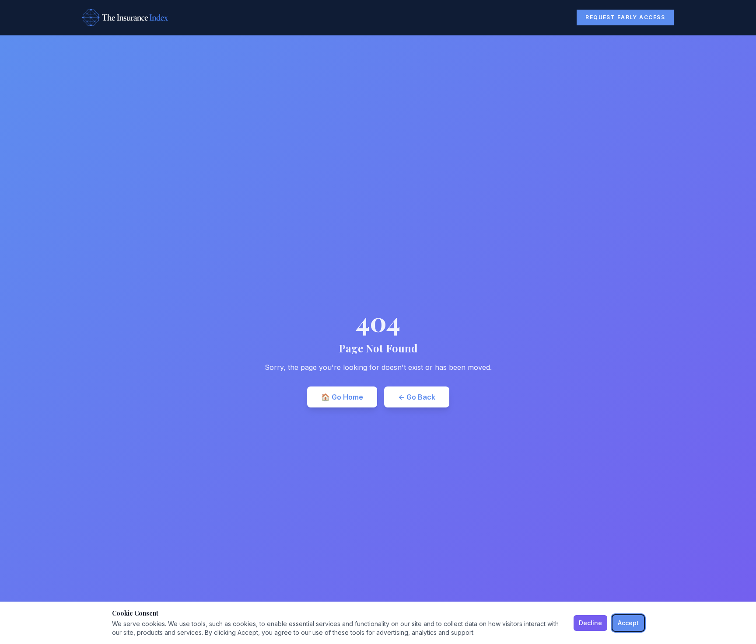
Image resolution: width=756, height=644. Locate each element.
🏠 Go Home (342, 397)
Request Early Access (625, 17)
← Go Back (416, 397)
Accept (628, 623)
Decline (590, 623)
